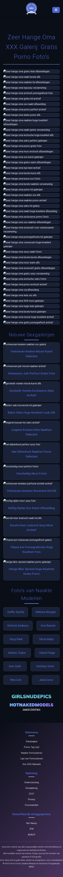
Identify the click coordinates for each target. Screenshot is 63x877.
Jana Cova (46, 680)
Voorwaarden (31, 805)
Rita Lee (15, 680)
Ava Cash (15, 666)
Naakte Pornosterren (31, 753)
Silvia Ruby (46, 639)
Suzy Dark (16, 639)
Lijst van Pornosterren (31, 758)
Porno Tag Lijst (31, 747)
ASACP (31, 834)
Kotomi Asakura (17, 625)
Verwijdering (31, 788)
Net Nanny (31, 823)
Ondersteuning (31, 782)
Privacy (31, 799)
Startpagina (31, 741)
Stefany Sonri (45, 666)
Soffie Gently (15, 612)
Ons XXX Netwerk (31, 764)
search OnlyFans (31, 709)
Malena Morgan (46, 612)
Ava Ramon (48, 625)
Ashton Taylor (17, 653)
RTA (32, 828)
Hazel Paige (47, 653)
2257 (31, 793)
